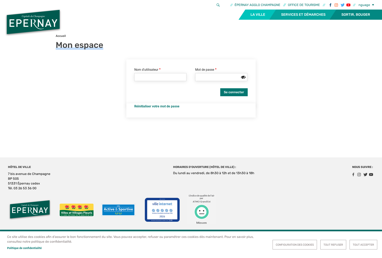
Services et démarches (303, 15)
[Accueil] (33, 22)
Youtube (348, 5)
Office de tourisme (304, 5)
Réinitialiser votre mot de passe (156, 106)
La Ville (257, 15)
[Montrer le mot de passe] (243, 77)
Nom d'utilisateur (146, 70)
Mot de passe (204, 70)
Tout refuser (333, 244)
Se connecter (234, 92)
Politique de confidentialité (24, 248)
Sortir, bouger (355, 15)
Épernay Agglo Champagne (257, 5)
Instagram (336, 5)
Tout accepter (363, 244)
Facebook (330, 5)
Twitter (342, 5)
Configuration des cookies (295, 244)
